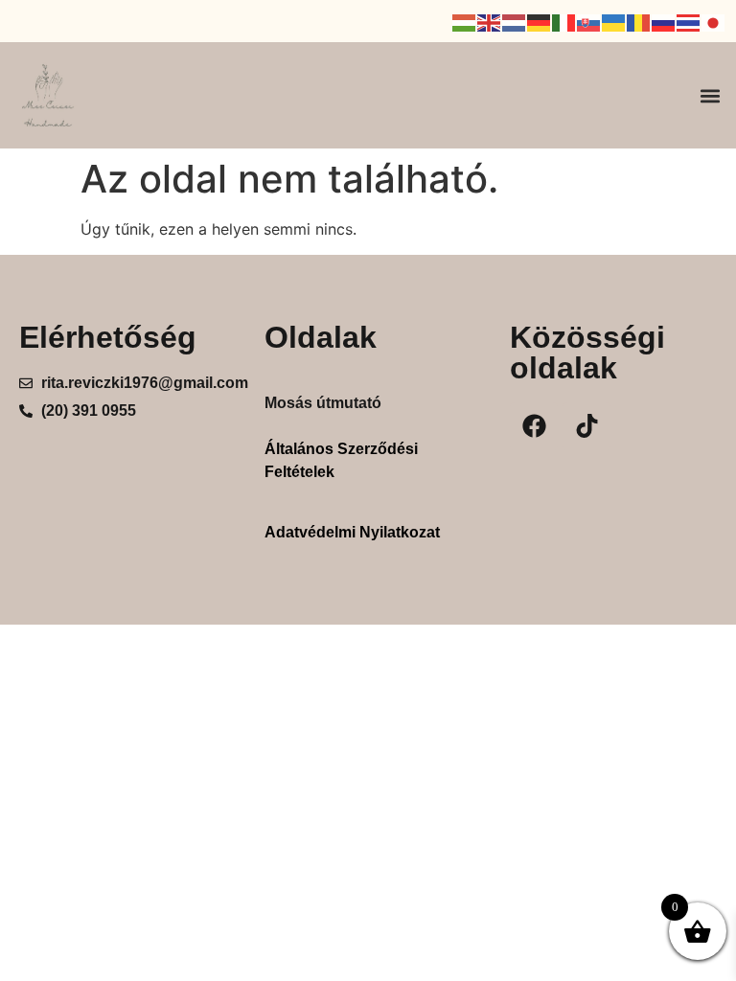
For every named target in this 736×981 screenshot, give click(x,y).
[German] (539, 21)
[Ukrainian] (614, 21)
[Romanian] (639, 21)
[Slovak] (589, 21)
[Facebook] (534, 426)
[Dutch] (514, 21)
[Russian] (664, 21)
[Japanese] (714, 21)
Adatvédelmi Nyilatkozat (352, 532)
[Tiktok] (586, 426)
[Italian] (564, 21)
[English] (489, 21)
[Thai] (689, 21)
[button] (710, 95)
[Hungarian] (464, 21)
